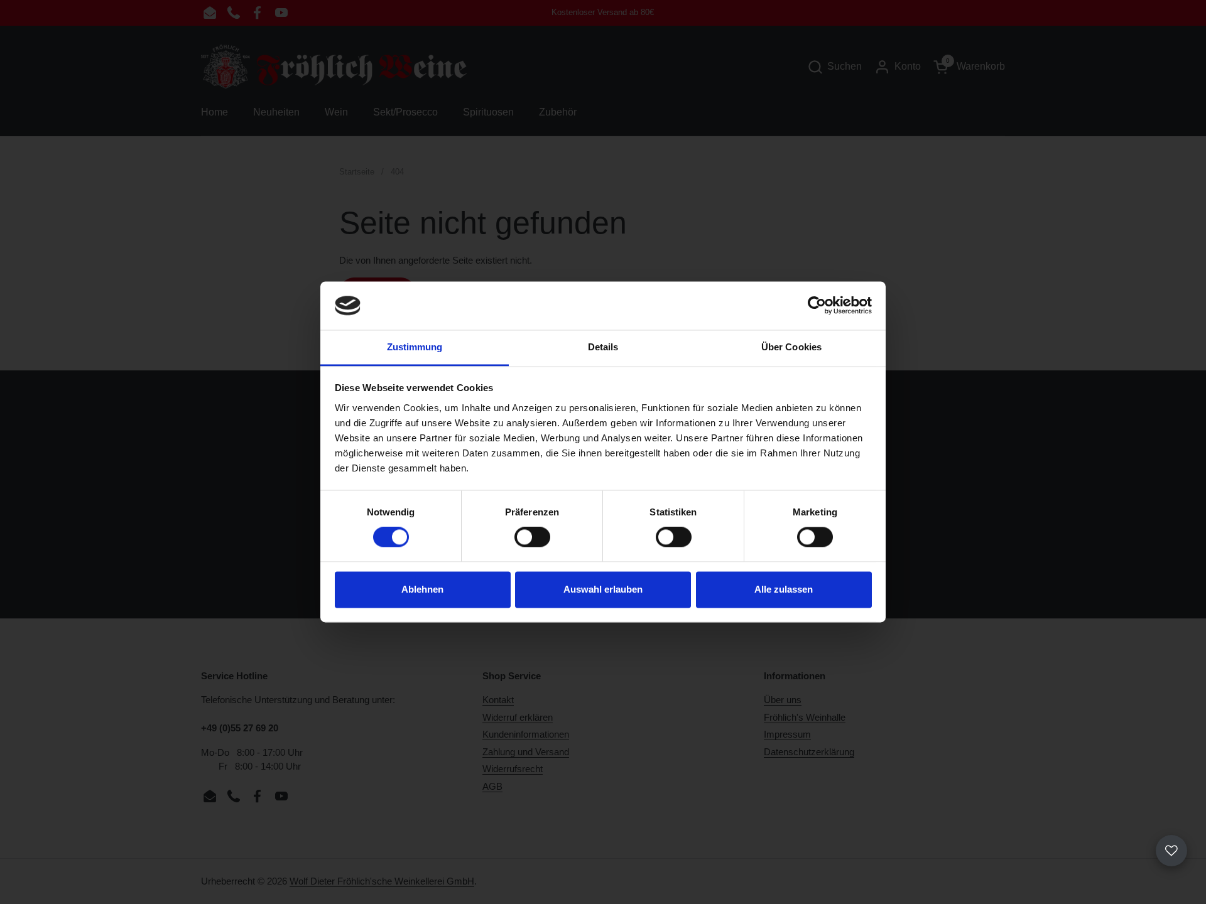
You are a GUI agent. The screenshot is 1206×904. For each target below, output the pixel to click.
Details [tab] (603, 347)
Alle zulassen (783, 589)
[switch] (532, 537)
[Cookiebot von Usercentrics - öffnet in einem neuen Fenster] (817, 305)
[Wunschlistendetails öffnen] (1171, 850)
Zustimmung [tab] (415, 347)
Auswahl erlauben (603, 589)
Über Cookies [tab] (791, 347)
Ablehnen (422, 589)
